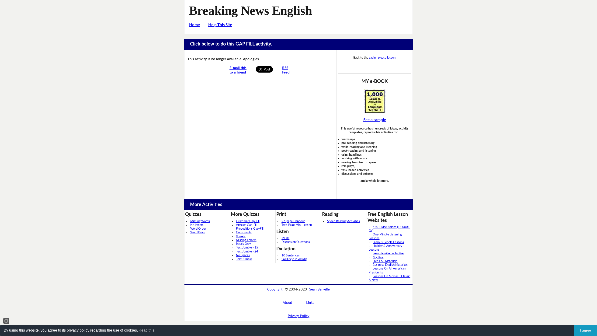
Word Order (198, 228)
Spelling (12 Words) (294, 259)
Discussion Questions (295, 242)
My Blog (378, 257)
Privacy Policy (298, 316)
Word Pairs (197, 232)
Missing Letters (246, 240)
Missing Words (200, 221)
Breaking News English (250, 11)
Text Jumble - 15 (247, 247)
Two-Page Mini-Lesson (296, 225)
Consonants (244, 232)
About (287, 302)
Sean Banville (319, 289)
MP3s (285, 238)
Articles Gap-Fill (246, 225)
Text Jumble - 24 (247, 251)
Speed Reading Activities (343, 221)
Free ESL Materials (385, 261)
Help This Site (220, 25)
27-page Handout (293, 221)
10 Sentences (290, 255)
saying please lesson (382, 57)
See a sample (374, 120)
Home (194, 25)
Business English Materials (390, 264)
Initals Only (243, 243)
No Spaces (243, 255)
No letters (197, 225)
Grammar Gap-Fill (248, 221)
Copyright (274, 289)
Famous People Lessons (388, 242)
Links (310, 302)
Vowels (241, 236)
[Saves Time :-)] (374, 101)
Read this (146, 330)
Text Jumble (244, 259)
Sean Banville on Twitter (388, 253)
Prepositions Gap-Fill (250, 228)
